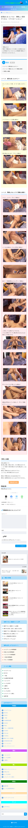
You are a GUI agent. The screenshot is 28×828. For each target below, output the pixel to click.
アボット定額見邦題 (8, 728)
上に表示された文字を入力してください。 (11, 539)
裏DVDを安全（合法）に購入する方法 (13, 628)
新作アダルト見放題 (8, 738)
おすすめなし (7, 806)
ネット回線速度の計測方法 (10, 636)
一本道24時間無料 (8, 657)
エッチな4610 (7, 691)
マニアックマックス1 (9, 797)
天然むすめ (6, 688)
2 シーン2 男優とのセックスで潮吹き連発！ (13, 68)
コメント (4, 513)
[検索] (25, 814)
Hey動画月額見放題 (8, 678)
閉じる (12, 62)
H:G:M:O (6, 730)
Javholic (6, 723)
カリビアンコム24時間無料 (10, 649)
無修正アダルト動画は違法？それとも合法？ (14, 631)
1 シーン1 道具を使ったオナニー (10, 66)
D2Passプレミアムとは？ (10, 638)
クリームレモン (7, 743)
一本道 (7, 504)
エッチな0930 (7, 683)
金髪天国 (6, 696)
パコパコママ (7, 680)
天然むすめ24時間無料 (9, 652)
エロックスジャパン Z (9, 746)
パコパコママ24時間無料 (9, 654)
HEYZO (5, 673)
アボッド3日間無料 (8, 659)
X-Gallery (6, 735)
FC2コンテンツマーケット (10, 769)
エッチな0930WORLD (9, 788)
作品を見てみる (13, 482)
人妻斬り (6, 685)
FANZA (5, 715)
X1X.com (6, 733)
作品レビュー (10, 502)
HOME (15, 822)
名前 (3, 530)
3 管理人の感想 (6, 71)
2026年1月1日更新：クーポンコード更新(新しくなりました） (15, 8)
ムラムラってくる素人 (9, 693)
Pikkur (5, 725)
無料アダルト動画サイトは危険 (11, 626)
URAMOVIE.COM (8, 740)
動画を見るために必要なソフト (11, 633)
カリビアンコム (7, 670)
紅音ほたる (12, 504)
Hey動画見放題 (7, 720)
